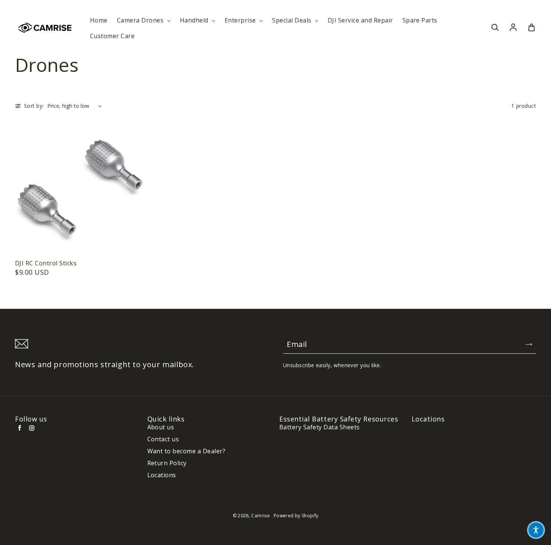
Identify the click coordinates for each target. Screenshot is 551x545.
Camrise (260, 515)
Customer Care (112, 36)
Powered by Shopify (296, 515)
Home (99, 20)
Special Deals (292, 20)
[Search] (494, 27)
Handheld (195, 20)
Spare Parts (420, 20)
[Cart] (531, 27)
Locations (161, 475)
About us (160, 427)
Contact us (163, 439)
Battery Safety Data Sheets (319, 427)
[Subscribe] (529, 344)
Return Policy (167, 463)
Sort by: (33, 106)
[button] (536, 530)
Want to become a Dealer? (186, 451)
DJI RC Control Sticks (45, 263)
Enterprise (241, 20)
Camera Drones (141, 20)
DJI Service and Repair (360, 20)
